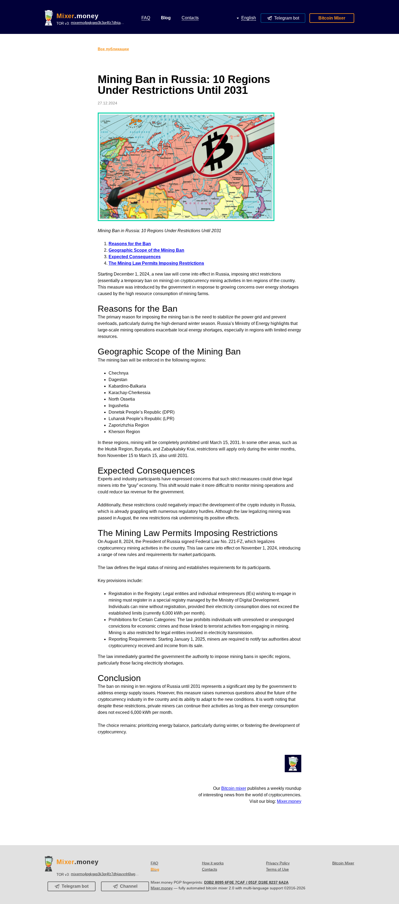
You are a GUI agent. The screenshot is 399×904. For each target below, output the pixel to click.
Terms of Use (277, 869)
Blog (155, 869)
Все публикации (113, 49)
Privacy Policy (278, 863)
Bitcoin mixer (233, 788)
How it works (213, 863)
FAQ (154, 863)
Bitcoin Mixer (331, 18)
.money (77, 16)
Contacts (209, 869)
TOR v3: (90, 23)
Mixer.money (289, 801)
